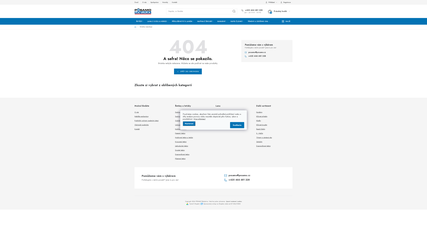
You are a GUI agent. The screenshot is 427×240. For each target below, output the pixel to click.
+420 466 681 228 (253, 10)
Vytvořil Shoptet (194, 204)
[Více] (286, 21)
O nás (144, 2)
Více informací (199, 119)
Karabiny (259, 112)
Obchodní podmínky (142, 125)
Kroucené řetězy (181, 142)
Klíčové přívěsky (261, 116)
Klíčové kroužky (261, 125)
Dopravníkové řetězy (182, 154)
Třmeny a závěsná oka (264, 137)
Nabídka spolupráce (141, 116)
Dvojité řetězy (180, 150)
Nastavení (189, 123)
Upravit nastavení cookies (234, 201)
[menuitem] (140, 21)
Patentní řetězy (180, 133)
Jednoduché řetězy (181, 146)
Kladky (258, 121)
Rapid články (260, 129)
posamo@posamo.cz (257, 52)
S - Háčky (259, 133)
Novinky (165, 2)
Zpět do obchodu (189, 71)
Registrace (287, 2)
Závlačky (259, 142)
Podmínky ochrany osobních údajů (147, 121)
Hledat (234, 11)
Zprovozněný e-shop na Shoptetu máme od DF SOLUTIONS (222, 204)
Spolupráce (154, 2)
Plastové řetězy (180, 159)
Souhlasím (237, 125)
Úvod (136, 2)
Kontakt (174, 2)
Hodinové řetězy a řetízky (184, 137)
